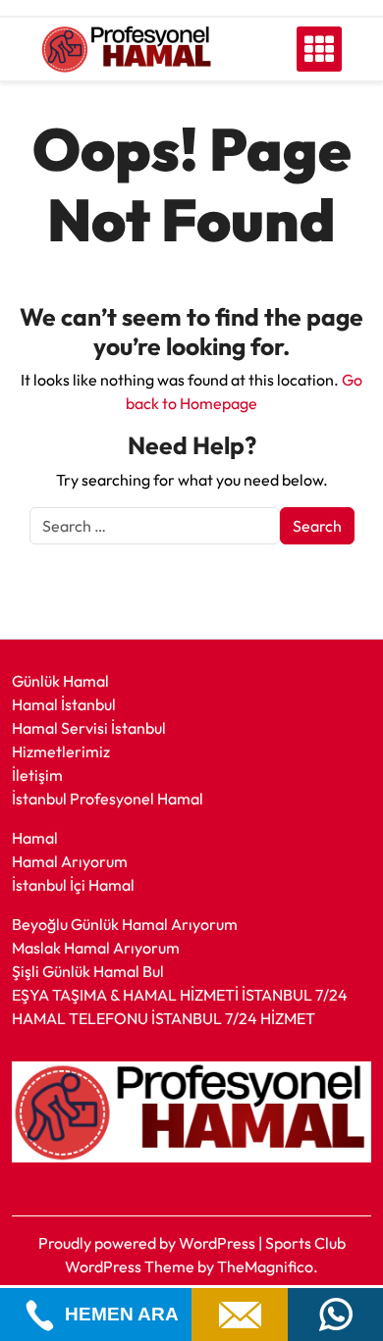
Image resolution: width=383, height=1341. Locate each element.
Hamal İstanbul (64, 704)
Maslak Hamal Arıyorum (96, 947)
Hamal (35, 838)
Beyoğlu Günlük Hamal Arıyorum (125, 924)
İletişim (37, 775)
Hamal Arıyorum (70, 861)
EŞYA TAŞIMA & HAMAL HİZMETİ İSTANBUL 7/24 (180, 995)
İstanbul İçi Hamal (73, 885)
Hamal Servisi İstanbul (89, 728)
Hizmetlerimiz (61, 751)
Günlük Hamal (60, 681)
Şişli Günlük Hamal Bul (88, 971)
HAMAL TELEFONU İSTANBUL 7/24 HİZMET (163, 1018)
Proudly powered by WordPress (148, 1243)
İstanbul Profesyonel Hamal (107, 798)
